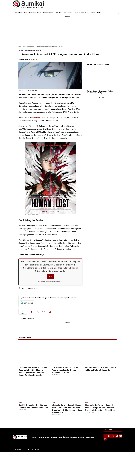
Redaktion (24, 59)
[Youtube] (120, 436)
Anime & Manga (26, 46)
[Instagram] (113, 436)
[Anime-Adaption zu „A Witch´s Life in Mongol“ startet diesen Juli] (101, 353)
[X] (37, 312)
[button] (117, 12)
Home (19, 46)
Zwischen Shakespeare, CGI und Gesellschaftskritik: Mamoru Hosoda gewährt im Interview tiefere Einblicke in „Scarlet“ (32, 371)
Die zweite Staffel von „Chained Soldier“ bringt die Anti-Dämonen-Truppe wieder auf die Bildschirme (100, 407)
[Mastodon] (105, 441)
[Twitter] (109, 436)
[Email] (50, 312)
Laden (51, 276)
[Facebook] (31, 312)
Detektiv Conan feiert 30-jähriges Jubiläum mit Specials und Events (33, 406)
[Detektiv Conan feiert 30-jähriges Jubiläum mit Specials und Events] (34, 390)
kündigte (36, 117)
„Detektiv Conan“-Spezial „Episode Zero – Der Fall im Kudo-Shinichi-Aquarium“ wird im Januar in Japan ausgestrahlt (67, 409)
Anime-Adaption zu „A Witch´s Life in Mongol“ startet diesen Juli (100, 368)
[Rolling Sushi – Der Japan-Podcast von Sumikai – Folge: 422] (102, 78)
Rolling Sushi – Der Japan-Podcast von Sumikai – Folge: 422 (100, 92)
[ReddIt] (43, 312)
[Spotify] (116, 436)
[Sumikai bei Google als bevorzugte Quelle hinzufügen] (27, 303)
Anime (32, 46)
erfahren (61, 281)
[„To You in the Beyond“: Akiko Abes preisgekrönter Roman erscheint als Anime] (67, 353)
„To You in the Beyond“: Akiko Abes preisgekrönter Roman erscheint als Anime (65, 370)
